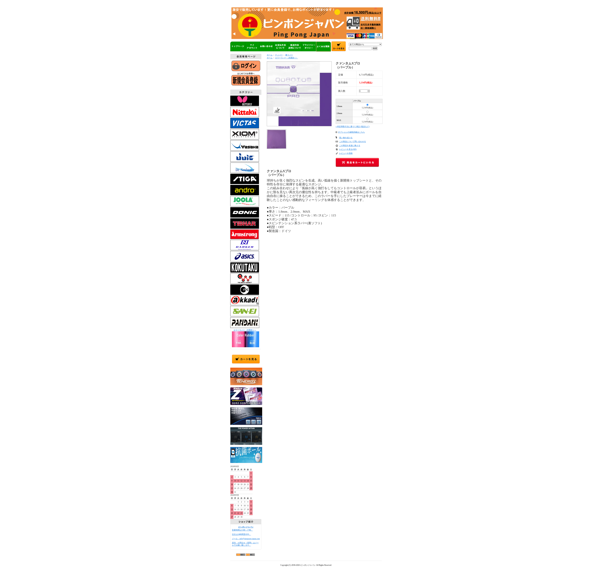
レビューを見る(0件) (348, 149)
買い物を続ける (346, 138)
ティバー (279, 55)
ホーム (270, 55)
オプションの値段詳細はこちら (351, 132)
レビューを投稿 (346, 153)
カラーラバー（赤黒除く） (244, 330)
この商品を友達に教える (349, 145)
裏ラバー (289, 55)
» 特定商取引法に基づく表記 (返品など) (352, 126)
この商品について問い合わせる (352, 141)
